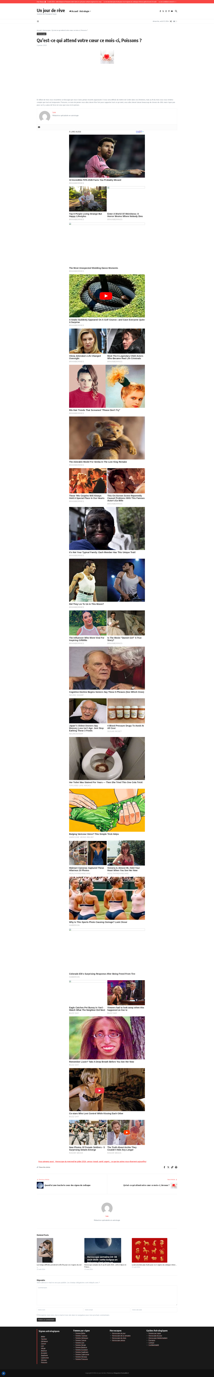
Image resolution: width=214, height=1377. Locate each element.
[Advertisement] (107, 81)
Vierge (43, 1348)
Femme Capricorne (82, 1354)
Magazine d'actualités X (121, 1373)
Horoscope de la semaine (121, 1336)
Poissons (44, 1362)
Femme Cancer (81, 1340)
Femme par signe (155, 1333)
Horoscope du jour (119, 1333)
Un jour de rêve (51, 10)
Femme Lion (80, 1343)
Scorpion (44, 1353)
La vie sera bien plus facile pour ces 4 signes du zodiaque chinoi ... (154, 1265)
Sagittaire (44, 1355)
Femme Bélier (80, 1333)
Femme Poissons (82, 1359)
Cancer (43, 1343)
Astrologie (84, 11)
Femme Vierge (81, 1345)
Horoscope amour (118, 1340)
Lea (107, 1216)
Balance (44, 1351)
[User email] (39, 127)
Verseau (44, 1360)
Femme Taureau (81, 1336)
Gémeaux (44, 1341)
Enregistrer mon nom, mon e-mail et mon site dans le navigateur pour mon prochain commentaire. (74, 1315)
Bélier (43, 1336)
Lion (42, 1346)
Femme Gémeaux (82, 1338)
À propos (152, 1340)
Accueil (39, 30)
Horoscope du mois (119, 1338)
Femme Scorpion (82, 1350)
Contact (151, 1343)
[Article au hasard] (171, 21)
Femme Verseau (81, 1357)
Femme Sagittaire (82, 1352)
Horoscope (46, 30)
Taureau (44, 1339)
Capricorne (45, 1358)
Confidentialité (154, 1345)
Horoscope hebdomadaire (158, 1338)
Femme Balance (81, 1347)
